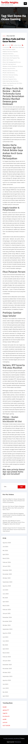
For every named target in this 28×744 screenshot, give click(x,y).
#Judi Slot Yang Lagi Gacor (9, 64)
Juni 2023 (6, 688)
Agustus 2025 (7, 586)
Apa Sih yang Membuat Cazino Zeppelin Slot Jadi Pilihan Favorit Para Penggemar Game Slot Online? (14, 522)
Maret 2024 (6, 653)
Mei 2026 (5, 550)
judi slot (5, 722)
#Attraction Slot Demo (8, 53)
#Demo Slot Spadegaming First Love (12, 62)
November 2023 (7, 668)
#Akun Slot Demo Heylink (9, 49)
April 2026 (6, 554)
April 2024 (6, 649)
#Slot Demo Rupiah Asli (8, 77)
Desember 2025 (7, 570)
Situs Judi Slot (11, 36)
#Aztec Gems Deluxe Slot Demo (11, 55)
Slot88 (4, 707)
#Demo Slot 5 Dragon (8, 60)
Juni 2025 (6, 594)
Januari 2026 (6, 566)
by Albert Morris (17, 45)
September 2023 (7, 676)
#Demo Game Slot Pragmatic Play (11, 58)
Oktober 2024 (7, 625)
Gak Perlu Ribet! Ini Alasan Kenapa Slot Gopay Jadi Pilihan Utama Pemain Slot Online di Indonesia (14, 500)
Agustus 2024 (7, 633)
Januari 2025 (6, 613)
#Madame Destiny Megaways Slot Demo (13, 66)
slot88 (4, 719)
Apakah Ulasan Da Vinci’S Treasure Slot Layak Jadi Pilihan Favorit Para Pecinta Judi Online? (14, 529)
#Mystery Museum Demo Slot (10, 70)
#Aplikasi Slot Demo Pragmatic (10, 51)
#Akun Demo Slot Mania (18, 47)
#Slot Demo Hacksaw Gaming (10, 74)
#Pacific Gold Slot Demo (9, 72)
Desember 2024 (7, 617)
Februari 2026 (7, 562)
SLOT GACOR (6, 725)
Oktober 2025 (6, 578)
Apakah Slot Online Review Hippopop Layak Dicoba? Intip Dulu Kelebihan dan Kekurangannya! (14, 515)
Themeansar (17, 742)
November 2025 (7, 574)
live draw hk (6, 716)
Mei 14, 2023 (7, 45)
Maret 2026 (6, 558)
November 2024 (7, 621)
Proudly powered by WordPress (11, 738)
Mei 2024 (5, 645)
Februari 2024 (7, 656)
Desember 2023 (7, 664)
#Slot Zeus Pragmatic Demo (9, 79)
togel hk (5, 713)
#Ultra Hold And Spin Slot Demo (10, 81)
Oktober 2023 (6, 672)
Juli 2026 (5, 546)
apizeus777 (6, 710)
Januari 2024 (6, 660)
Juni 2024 (6, 641)
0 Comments (6, 47)
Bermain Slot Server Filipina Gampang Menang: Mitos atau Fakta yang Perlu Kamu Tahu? (13, 508)
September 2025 (7, 582)
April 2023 (6, 696)
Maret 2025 (6, 605)
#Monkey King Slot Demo (9, 68)
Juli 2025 (5, 590)
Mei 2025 (5, 597)
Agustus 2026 (7, 542)
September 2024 (7, 629)
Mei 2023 (5, 692)
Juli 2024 (5, 637)
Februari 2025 (7, 609)
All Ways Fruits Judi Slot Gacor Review (14, 40)
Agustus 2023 (7, 680)
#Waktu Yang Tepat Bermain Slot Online (12, 83)
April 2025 (6, 601)
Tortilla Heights (9, 2)
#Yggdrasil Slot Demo (8, 85)
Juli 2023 (5, 684)
